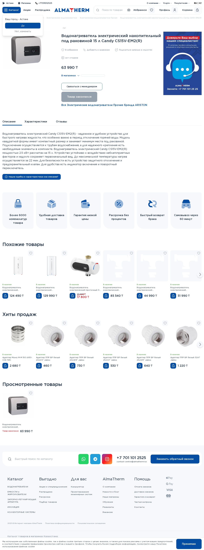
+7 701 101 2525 (131, 457)
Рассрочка (44, 497)
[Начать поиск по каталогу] (97, 10)
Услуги (166, 3)
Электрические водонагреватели (62, 18)
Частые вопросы (143, 502)
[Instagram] (107, 459)
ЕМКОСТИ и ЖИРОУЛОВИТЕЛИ (16, 493)
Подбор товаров (48, 502)
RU (195, 3)
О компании (152, 3)
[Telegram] (95, 459)
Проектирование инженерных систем (81, 493)
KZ (200, 3)
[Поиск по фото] (128, 10)
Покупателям (180, 3)
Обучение (108, 502)
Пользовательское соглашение (92, 523)
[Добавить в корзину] (5, 296)
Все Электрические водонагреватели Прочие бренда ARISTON (104, 105)
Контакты (139, 507)
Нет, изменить (23, 31)
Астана (9, 3)
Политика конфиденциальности (59, 523)
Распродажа (42, 10)
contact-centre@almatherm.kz (132, 461)
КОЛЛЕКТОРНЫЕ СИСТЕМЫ (21, 512)
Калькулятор (77, 486)
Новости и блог (111, 492)
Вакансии (108, 512)
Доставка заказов (144, 492)
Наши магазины (111, 497)
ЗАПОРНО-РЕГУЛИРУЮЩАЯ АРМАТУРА (21, 500)
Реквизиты (108, 507)
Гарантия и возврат (144, 497)
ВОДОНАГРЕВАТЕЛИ (17, 486)
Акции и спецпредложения (53, 486)
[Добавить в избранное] (31, 253)
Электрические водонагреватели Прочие (98, 18)
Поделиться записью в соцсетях (135, 50)
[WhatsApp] (83, 459)
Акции (27, 10)
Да (22, 25)
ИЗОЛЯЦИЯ (13, 507)
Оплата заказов (142, 486)
